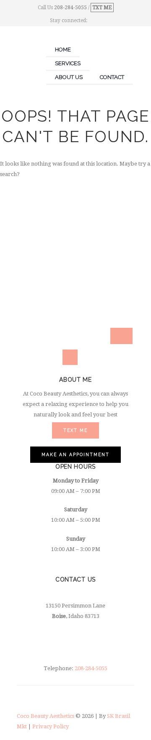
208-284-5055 (71, 7)
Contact (112, 77)
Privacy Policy (50, 726)
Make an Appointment (64, 331)
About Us (69, 77)
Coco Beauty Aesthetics (46, 716)
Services (68, 63)
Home (63, 49)
